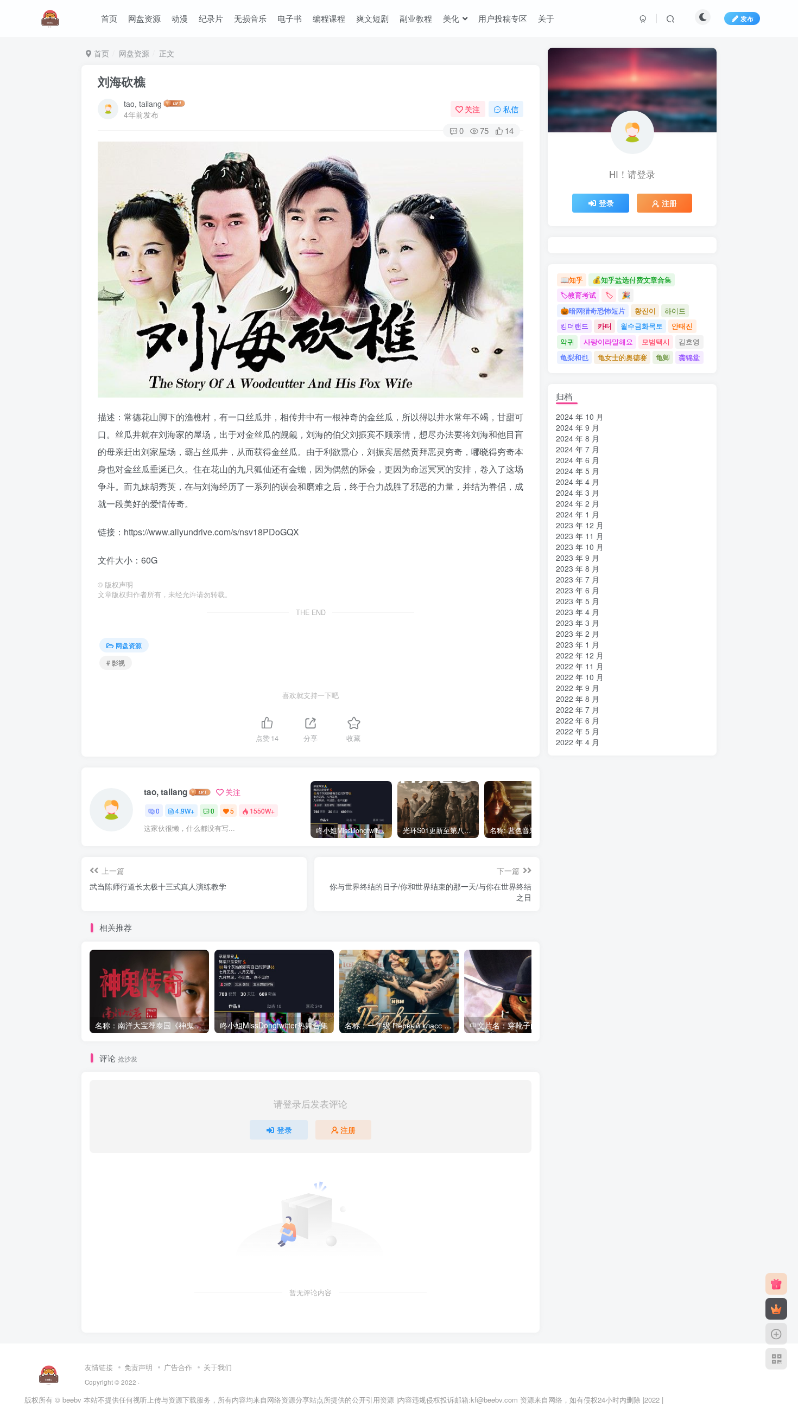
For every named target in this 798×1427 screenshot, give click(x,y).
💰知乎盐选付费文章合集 (632, 279)
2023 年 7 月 (577, 579)
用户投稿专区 (502, 18)
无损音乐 (250, 18)
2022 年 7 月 (577, 709)
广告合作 (178, 1367)
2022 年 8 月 (577, 698)
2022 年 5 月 (577, 731)
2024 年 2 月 (577, 503)
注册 (348, 1129)
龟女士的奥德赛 (622, 357)
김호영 (689, 341)
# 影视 (115, 662)
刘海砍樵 (121, 81)
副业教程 (416, 18)
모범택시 (656, 341)
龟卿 (663, 357)
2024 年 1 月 (577, 514)
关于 (546, 18)
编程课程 (329, 18)
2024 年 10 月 (580, 416)
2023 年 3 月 (577, 622)
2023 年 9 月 (577, 557)
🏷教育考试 (578, 295)
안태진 (682, 326)
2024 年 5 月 (577, 470)
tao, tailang (143, 103)
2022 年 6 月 (577, 720)
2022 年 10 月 (580, 676)
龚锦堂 (689, 357)
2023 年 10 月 (580, 546)
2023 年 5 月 (577, 601)
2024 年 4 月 (577, 481)
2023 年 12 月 (580, 525)
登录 (284, 1129)
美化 (451, 18)
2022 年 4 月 (577, 742)
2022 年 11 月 (580, 666)
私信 (510, 109)
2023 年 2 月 (577, 633)
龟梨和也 (574, 357)
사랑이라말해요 (608, 341)
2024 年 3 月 (577, 492)
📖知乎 (571, 279)
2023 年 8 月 (577, 568)
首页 (109, 18)
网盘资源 (144, 18)
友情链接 (99, 1367)
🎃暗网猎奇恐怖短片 (592, 310)
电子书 (289, 18)
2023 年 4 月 (577, 611)
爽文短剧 (372, 18)
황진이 (645, 310)
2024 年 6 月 (577, 460)
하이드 (675, 310)
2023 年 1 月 (577, 644)
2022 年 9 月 (577, 687)
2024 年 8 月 (577, 438)
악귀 (567, 341)
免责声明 (138, 1367)
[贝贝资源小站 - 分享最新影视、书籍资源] (49, 1373)
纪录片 (211, 18)
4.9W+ (184, 810)
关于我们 (218, 1367)
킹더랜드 (574, 326)
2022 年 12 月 (580, 655)
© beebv (68, 1399)
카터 (605, 326)
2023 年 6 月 (577, 590)
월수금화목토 (641, 326)
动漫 (180, 18)
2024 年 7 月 (577, 449)
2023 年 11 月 (580, 535)
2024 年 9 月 (577, 427)
